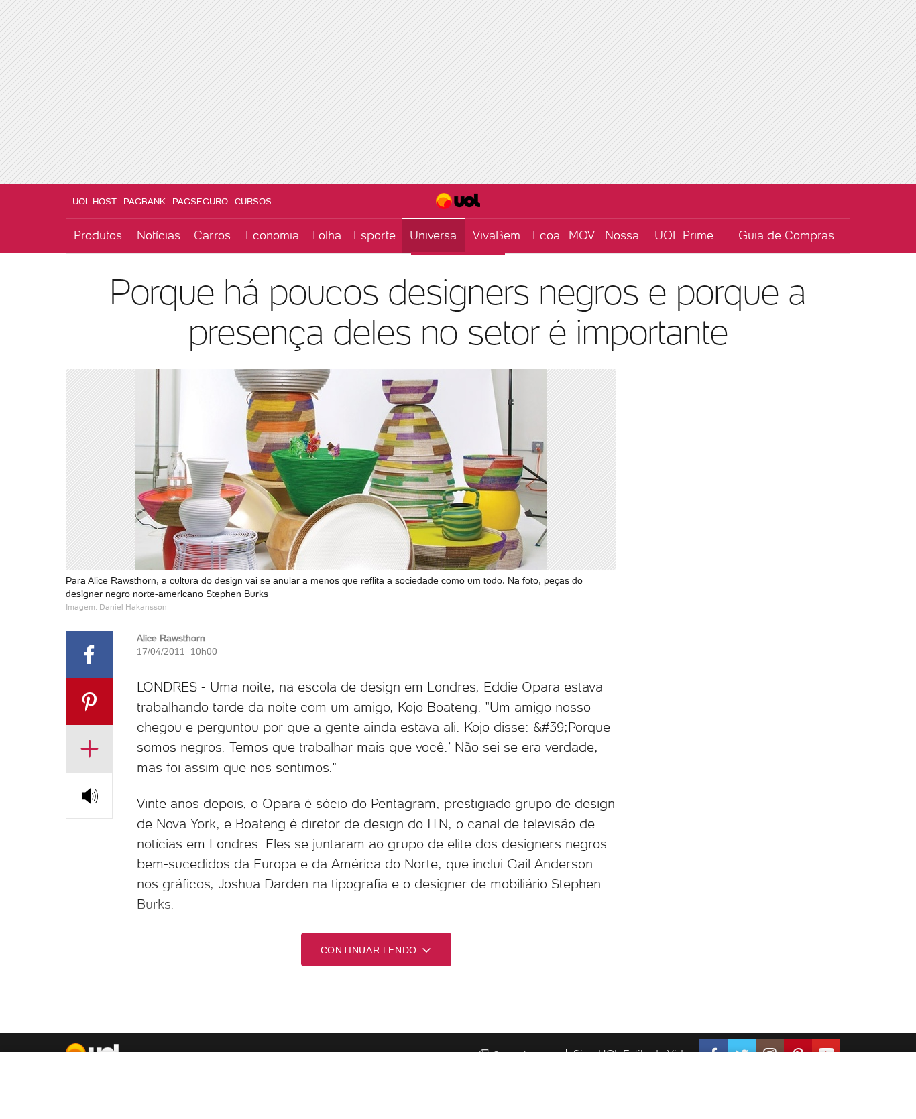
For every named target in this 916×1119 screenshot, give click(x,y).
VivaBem (496, 235)
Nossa (622, 235)
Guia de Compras (786, 235)
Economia (272, 235)
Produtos (98, 235)
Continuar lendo (370, 950)
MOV (582, 235)
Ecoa (546, 235)
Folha (326, 235)
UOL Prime (683, 235)
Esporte (374, 235)
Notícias (158, 235)
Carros (212, 235)
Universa (433, 235)
